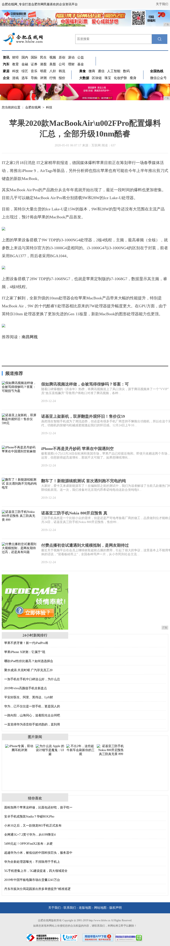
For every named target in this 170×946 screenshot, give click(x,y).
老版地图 (85, 907)
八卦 (52, 71)
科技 (15, 71)
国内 (24, 57)
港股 (43, 64)
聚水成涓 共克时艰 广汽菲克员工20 (28, 670)
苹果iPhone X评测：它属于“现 (24, 652)
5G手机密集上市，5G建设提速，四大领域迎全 (36, 870)
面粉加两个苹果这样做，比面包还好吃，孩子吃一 (38, 807)
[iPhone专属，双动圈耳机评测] (19, 748)
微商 (92, 71)
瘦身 (133, 78)
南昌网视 (30, 337)
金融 (24, 64)
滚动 (71, 57)
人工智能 (113, 71)
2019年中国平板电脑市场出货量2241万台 (32, 880)
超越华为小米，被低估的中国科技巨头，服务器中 (38, 852)
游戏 (15, 78)
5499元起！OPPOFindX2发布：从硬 (28, 843)
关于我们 (162, 4)
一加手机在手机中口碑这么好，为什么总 (32, 679)
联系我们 (70, 907)
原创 (62, 57)
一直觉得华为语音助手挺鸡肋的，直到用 (32, 724)
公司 (62, 64)
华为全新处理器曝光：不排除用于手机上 (32, 861)
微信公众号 (158, 78)
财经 (15, 57)
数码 (126, 71)
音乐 (34, 71)
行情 (52, 78)
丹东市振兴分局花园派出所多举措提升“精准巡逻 (37, 889)
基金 (80, 64)
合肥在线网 (33, 107)
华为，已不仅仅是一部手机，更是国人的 (32, 706)
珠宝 (107, 78)
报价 (62, 78)
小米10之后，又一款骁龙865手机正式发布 (33, 825)
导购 (34, 78)
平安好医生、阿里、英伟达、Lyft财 (28, 697)
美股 (52, 64)
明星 (43, 71)
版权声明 (115, 907)
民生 (43, 57)
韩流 (62, 71)
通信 (101, 71)
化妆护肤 (120, 78)
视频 (52, 57)
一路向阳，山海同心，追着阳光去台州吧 (32, 715)
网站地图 (100, 907)
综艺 (24, 71)
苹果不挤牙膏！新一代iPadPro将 (26, 643)
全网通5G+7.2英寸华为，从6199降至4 (30, 834)
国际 (34, 57)
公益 (80, 57)
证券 (34, 64)
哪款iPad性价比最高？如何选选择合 (28, 661)
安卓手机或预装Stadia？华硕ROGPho (29, 816)
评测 (43, 78)
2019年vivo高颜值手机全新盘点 (25, 688)
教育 (15, 64)
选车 (24, 78)
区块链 (97, 78)
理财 (71, 64)
